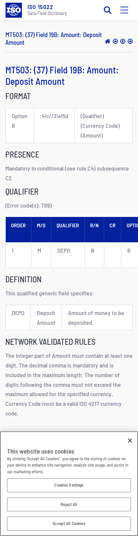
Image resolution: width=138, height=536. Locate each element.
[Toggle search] (107, 10)
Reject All (69, 504)
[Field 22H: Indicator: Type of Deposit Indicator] (130, 41)
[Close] (130, 440)
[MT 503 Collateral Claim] (122, 41)
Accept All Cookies (69, 523)
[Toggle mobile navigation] (124, 10)
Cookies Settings (68, 485)
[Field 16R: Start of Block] (115, 41)
